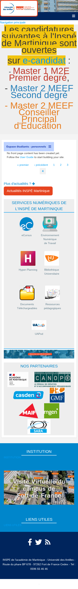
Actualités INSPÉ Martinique (28, 191)
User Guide (27, 157)
